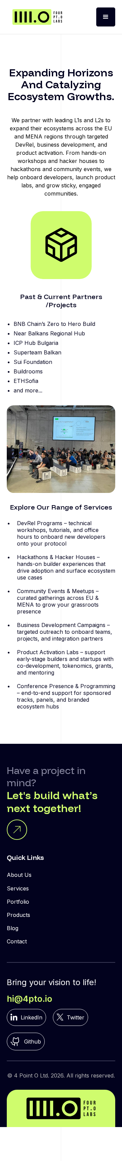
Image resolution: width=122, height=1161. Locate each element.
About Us (19, 874)
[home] (37, 17)
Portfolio (18, 901)
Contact (17, 941)
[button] (105, 16)
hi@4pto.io (29, 998)
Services (18, 888)
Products (18, 914)
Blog (12, 928)
